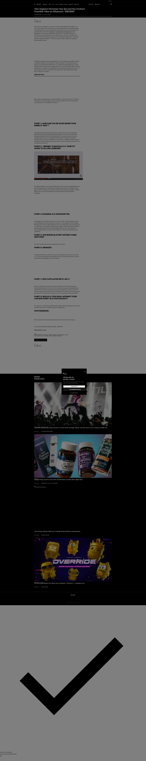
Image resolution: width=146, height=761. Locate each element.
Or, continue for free (74, 392)
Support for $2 (74, 386)
